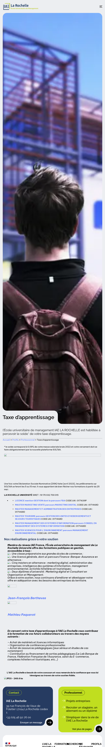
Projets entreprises (78, 701)
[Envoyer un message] (49, 722)
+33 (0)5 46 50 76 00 (18, 717)
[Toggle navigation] (85, 6)
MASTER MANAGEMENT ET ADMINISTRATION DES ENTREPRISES (48, 509)
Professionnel (28, 440)
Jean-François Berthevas (27, 598)
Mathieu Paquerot (21, 615)
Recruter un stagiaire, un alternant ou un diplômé (81, 709)
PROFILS (96, 744)
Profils (15, 440)
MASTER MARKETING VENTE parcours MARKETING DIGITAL (46, 504)
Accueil (6, 440)
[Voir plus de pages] (99, 729)
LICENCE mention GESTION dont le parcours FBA (40, 500)
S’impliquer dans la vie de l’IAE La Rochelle (82, 719)
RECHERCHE (74, 744)
